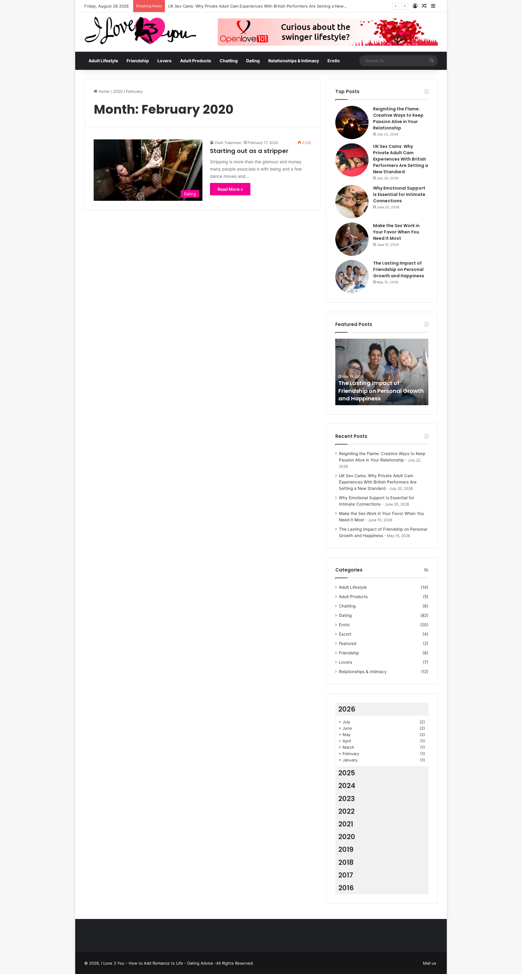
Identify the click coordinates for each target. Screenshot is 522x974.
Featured (347, 643)
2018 (346, 862)
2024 (346, 785)
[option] (381, 372)
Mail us (429, 963)
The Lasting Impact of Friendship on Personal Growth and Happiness (398, 269)
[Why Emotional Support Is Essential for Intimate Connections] (352, 201)
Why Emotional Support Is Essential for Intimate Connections (399, 194)
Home (103, 91)
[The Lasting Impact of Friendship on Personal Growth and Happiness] (352, 276)
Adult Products (195, 60)
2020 (118, 91)
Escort (345, 634)
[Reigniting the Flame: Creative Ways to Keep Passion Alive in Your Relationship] (352, 122)
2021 (345, 824)
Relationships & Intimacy (293, 60)
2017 (345, 875)
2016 (346, 888)
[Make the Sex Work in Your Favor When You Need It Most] (352, 239)
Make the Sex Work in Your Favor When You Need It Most (396, 232)
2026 (346, 709)
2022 (346, 811)
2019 (345, 849)
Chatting (229, 60)
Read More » (230, 189)
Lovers (164, 60)
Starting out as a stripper (249, 151)
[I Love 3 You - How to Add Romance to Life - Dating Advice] (140, 30)
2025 (346, 773)
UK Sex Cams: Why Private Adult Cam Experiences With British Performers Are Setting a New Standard (265, 6)
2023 (346, 798)
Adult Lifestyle (103, 60)
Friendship (138, 60)
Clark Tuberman (227, 142)
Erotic (333, 60)
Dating (253, 60)
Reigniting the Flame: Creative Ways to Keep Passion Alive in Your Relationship (398, 118)
